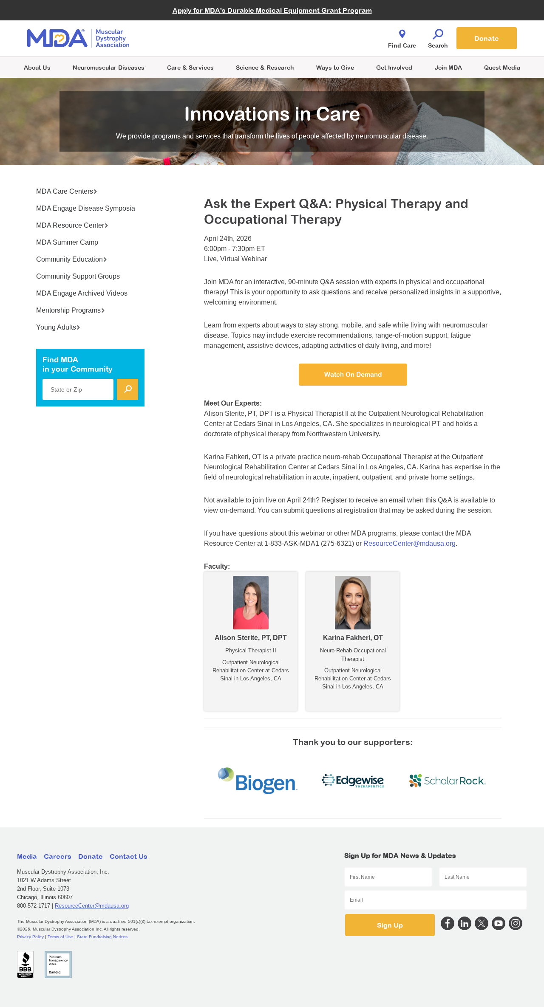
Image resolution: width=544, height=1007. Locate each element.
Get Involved (394, 67)
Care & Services (190, 67)
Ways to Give (335, 67)
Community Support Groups (78, 276)
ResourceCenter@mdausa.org (409, 543)
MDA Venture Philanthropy (314, 28)
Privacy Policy (30, 936)
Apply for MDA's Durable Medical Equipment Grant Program (272, 10)
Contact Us (128, 856)
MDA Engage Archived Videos (82, 293)
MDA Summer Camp (67, 242)
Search (438, 45)
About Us (37, 67)
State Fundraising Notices (102, 936)
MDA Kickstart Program (311, 42)
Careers (57, 856)
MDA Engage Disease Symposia (85, 208)
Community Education (69, 259)
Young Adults (56, 327)
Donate (486, 38)
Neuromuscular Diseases (108, 67)
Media (27, 856)
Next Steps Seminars (190, 39)
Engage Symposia (187, 24)
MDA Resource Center (70, 225)
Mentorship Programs (68, 310)
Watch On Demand (353, 374)
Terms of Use (60, 936)
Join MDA (448, 67)
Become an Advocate (190, 21)
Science (265, 67)
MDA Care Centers (64, 191)
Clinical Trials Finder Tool (195, 28)
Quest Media (502, 67)
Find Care (402, 45)
